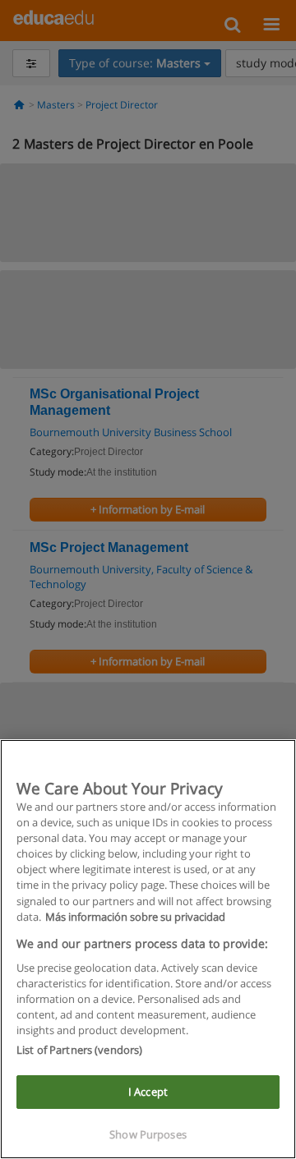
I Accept (148, 1091)
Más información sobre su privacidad (135, 916)
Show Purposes (148, 1134)
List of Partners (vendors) (79, 1049)
